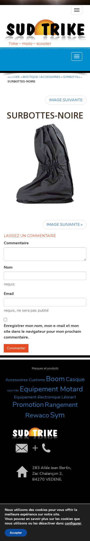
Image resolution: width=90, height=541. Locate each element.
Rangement (61, 404)
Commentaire (16, 243)
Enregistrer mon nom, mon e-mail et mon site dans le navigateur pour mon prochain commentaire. (42, 331)
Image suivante (65, 100)
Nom (8, 267)
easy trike (13, 390)
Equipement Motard (51, 389)
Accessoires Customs (25, 380)
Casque (75, 379)
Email (9, 293)
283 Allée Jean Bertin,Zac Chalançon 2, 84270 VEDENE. (51, 473)
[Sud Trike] (45, 30)
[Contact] (32, 448)
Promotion (28, 404)
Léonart (69, 397)
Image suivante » (64, 224)
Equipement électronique (37, 397)
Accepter (16, 533)
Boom (55, 379)
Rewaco (37, 415)
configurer (73, 523)
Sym (57, 415)
